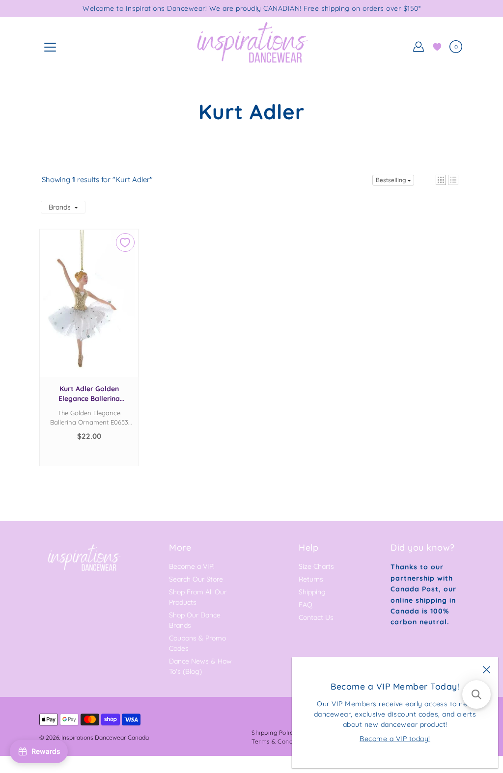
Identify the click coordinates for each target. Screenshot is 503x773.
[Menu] (50, 47)
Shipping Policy (274, 732)
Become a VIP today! (395, 738)
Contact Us (316, 617)
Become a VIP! (192, 566)
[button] (441, 180)
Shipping (312, 591)
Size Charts (316, 566)
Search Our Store (196, 579)
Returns (311, 579)
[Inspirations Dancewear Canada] (251, 46)
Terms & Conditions (280, 741)
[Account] (418, 46)
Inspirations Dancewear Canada (105, 737)
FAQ (305, 604)
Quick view (89, 313)
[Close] (486, 669)
